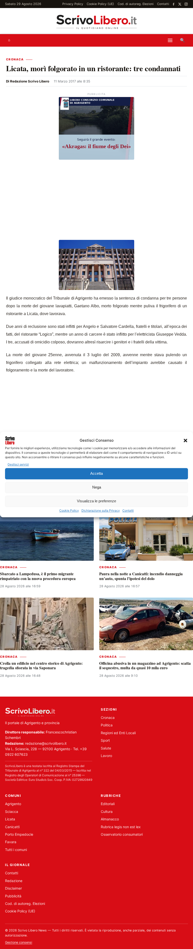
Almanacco (110, 819)
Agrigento (13, 804)
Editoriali (108, 804)
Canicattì (12, 827)
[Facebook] (173, 4)
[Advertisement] (96, 200)
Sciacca (11, 811)
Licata (10, 819)
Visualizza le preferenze (96, 501)
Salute (106, 748)
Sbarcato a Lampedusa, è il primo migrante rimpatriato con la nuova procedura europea (38, 576)
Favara (10, 842)
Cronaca (15, 59)
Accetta (96, 473)
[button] (185, 440)
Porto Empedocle (19, 834)
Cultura (107, 811)
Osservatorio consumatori (122, 834)
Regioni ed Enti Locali (118, 733)
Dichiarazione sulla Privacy (100, 510)
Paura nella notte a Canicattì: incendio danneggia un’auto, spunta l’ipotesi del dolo (141, 576)
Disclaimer (13, 888)
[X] (180, 4)
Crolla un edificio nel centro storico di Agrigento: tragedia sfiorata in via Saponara (41, 665)
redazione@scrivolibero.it (46, 743)
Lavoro (106, 755)
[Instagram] (186, 4)
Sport (105, 740)
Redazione (13, 881)
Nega (96, 487)
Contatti (128, 510)
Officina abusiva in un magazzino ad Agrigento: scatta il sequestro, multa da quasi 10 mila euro (145, 665)
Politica (107, 725)
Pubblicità (13, 896)
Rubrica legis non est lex (121, 827)
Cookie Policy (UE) (100, 4)
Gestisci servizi (18, 464)
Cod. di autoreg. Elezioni (136, 4)
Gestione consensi (18, 942)
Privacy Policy (72, 4)
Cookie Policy (69, 510)
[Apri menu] (170, 40)
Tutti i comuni (16, 849)
